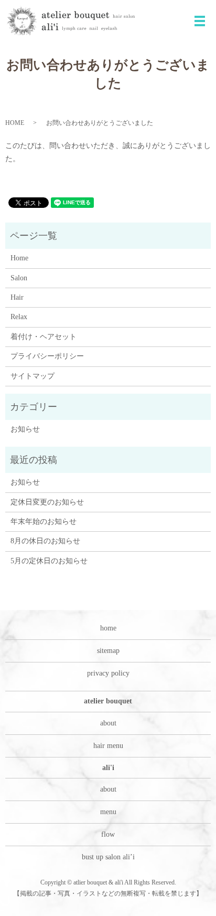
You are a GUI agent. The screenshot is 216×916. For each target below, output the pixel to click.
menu (108, 812)
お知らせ (25, 429)
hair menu (108, 746)
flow (108, 834)
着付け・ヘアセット (43, 337)
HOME (14, 123)
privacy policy (108, 673)
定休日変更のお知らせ (47, 502)
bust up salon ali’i (108, 857)
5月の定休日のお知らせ (49, 561)
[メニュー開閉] (200, 21)
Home (19, 258)
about (108, 723)
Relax (18, 317)
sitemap (108, 651)
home (108, 628)
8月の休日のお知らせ (45, 541)
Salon (18, 278)
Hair (17, 297)
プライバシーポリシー (47, 356)
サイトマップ (32, 376)
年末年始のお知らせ (43, 521)
